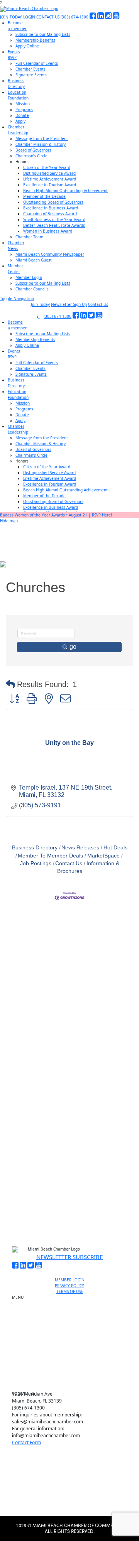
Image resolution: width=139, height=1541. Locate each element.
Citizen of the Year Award (46, 167)
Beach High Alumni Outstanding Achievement (65, 190)
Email (29, 1108)
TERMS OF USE (69, 1291)
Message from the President (41, 138)
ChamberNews (16, 245)
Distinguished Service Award (49, 173)
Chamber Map (72, 1382)
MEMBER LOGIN (70, 1280)
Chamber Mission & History (40, 144)
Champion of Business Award (50, 213)
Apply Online (27, 46)
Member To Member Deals (50, 856)
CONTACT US (47, 17)
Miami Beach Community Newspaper (49, 254)
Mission (22, 103)
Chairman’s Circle (31, 156)
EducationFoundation (18, 95)
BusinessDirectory (16, 83)
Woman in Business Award (47, 231)
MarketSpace (103, 856)
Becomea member (17, 25)
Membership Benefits (35, 40)
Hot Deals (115, 848)
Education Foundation (73, 1347)
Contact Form (26, 1442)
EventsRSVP (14, 54)
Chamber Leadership (72, 1356)
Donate (22, 115)
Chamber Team (29, 237)
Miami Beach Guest (33, 260)
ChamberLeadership (18, 129)
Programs (24, 109)
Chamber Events (30, 69)
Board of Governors (33, 150)
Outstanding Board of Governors (53, 202)
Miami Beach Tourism (72, 1338)
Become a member (72, 1308)
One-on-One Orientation (72, 1299)
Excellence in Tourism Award (49, 184)
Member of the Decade (44, 196)
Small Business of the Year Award (54, 219)
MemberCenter (15, 268)
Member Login (28, 277)
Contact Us (98, 304)
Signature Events (31, 75)
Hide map (9, 520)
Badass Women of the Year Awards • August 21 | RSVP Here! (56, 515)
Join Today (40, 304)
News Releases (80, 848)
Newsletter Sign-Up (69, 304)
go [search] (73, 646)
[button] (10, 684)
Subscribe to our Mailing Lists (42, 34)
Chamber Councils (32, 289)
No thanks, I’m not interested (69, 1203)
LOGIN (29, 17)
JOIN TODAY (11, 17)
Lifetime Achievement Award (49, 179)
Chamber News (73, 1365)
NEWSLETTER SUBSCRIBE (69, 1257)
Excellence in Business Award (50, 208)
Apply (20, 121)
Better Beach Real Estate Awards (54, 225)
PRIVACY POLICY (69, 1285)
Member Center (72, 1373)
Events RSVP (72, 1317)
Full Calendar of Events (36, 63)
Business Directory (35, 848)
